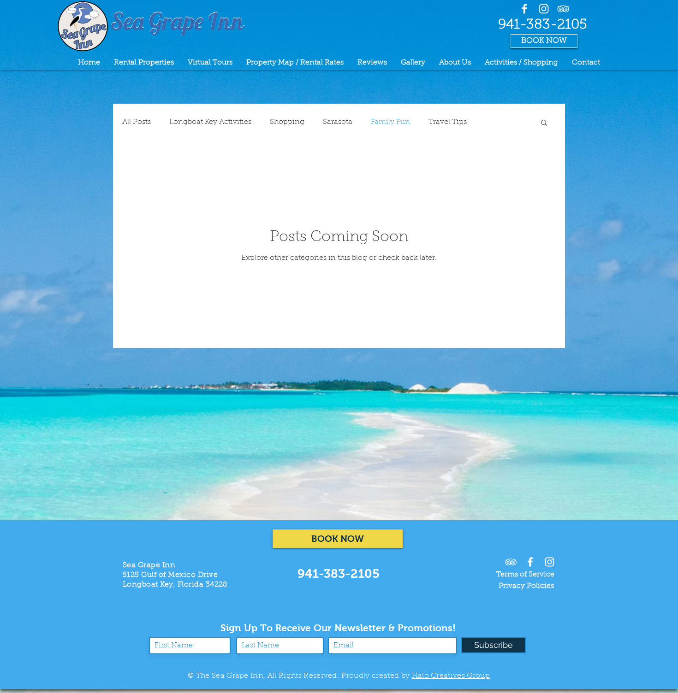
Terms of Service (525, 574)
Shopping (287, 122)
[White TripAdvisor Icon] (563, 8)
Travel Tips (447, 122)
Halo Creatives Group (451, 676)
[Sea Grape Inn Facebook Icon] (524, 8)
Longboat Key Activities (210, 122)
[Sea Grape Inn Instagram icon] (543, 8)
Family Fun (390, 122)
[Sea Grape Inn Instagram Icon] (549, 562)
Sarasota (337, 122)
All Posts (136, 122)
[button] (544, 123)
